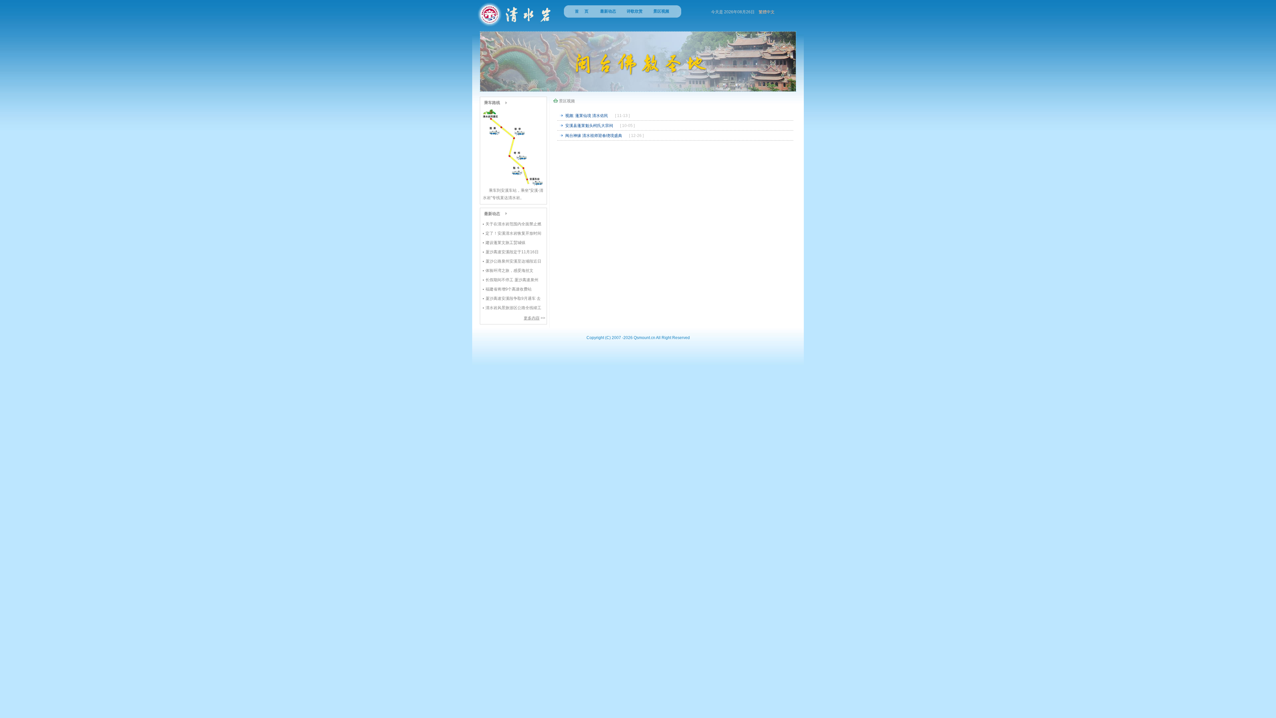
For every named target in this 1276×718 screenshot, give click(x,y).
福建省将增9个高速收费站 (508, 289)
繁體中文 (767, 12)
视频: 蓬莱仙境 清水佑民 (586, 115)
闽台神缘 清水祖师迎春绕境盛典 (593, 135)
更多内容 (532, 318)
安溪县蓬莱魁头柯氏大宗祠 (589, 125)
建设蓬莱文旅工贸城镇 (505, 242)
